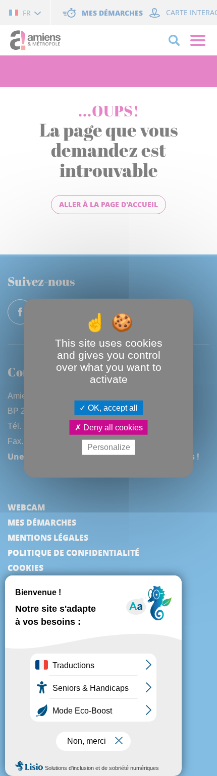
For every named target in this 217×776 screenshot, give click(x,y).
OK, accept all (112, 408)
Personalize (108, 447)
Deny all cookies (112, 427)
